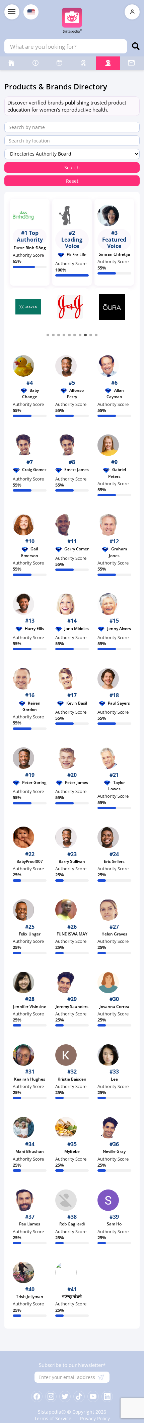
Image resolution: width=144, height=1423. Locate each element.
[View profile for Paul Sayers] (114, 678)
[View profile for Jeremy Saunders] (72, 982)
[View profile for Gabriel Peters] (114, 445)
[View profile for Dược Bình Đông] (30, 215)
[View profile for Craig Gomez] (30, 445)
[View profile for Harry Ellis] (30, 604)
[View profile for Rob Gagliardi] (72, 1200)
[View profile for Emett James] (72, 445)
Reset (72, 181)
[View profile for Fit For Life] (72, 215)
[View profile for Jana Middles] (72, 604)
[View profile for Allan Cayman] (114, 366)
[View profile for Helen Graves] (114, 910)
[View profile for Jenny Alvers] (114, 604)
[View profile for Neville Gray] (114, 1127)
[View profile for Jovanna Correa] (114, 982)
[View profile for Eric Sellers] (114, 837)
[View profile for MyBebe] (72, 1127)
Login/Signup (132, 11)
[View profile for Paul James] (30, 1200)
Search (72, 168)
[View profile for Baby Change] (30, 366)
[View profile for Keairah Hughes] (30, 1055)
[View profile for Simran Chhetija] (114, 215)
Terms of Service (52, 1419)
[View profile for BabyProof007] (30, 837)
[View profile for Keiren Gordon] (30, 678)
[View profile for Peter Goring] (30, 758)
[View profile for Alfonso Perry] (72, 366)
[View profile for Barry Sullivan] (72, 837)
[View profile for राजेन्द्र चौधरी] (72, 1272)
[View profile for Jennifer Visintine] (30, 982)
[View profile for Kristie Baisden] (72, 1055)
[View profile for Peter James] (72, 758)
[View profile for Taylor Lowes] (114, 758)
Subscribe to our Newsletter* (72, 1365)
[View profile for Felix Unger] (30, 910)
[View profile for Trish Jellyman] (30, 1272)
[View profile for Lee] (114, 1055)
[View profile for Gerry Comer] (72, 525)
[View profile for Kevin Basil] (72, 678)
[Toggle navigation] (11, 11)
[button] (48, 334)
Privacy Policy (95, 1419)
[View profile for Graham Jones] (114, 525)
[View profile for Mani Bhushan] (30, 1127)
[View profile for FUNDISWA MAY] (72, 910)
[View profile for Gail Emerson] (30, 525)
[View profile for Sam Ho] (114, 1200)
